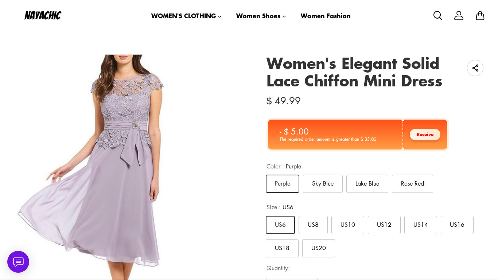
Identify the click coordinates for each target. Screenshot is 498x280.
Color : (283, 166)
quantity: (278, 268)
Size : (279, 207)
